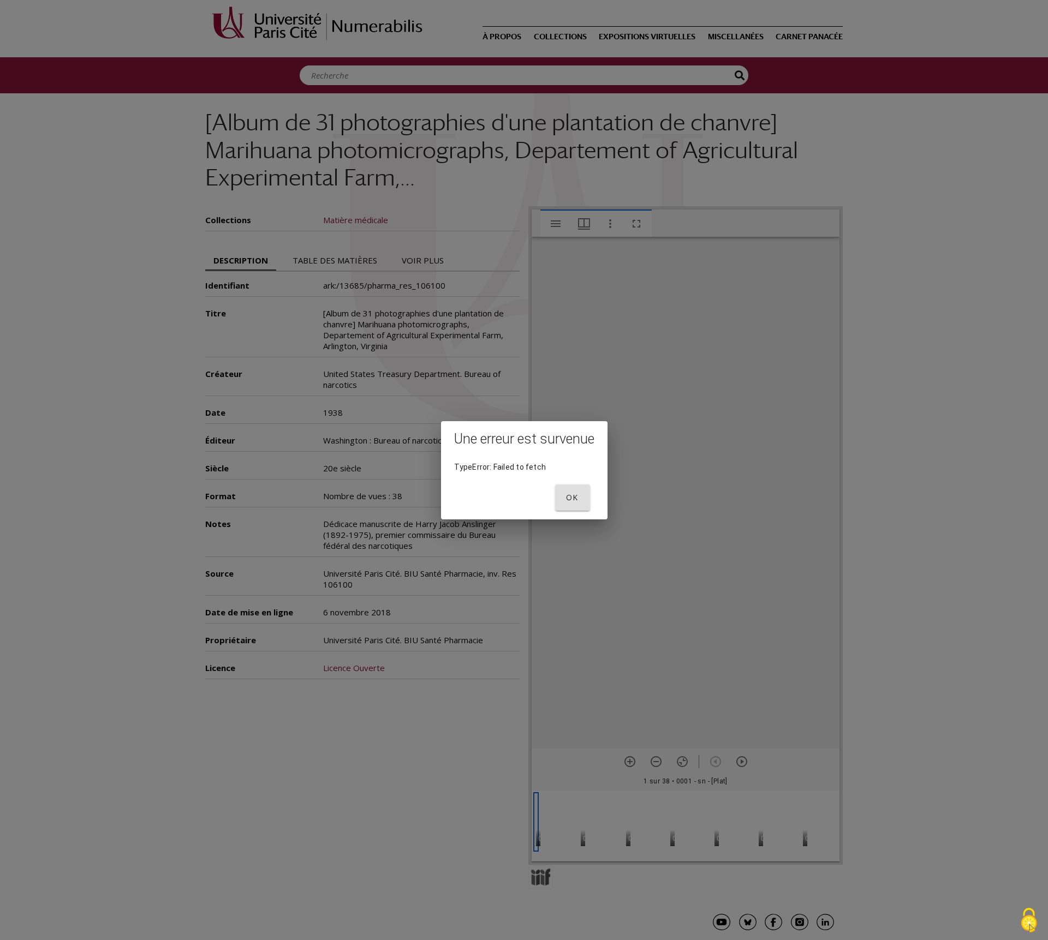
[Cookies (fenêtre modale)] (1029, 921)
